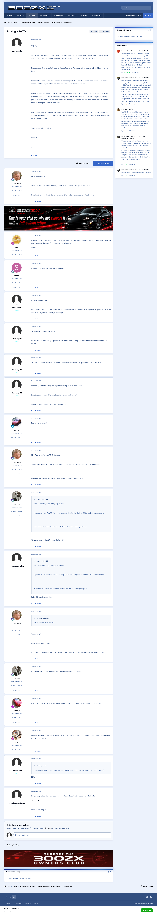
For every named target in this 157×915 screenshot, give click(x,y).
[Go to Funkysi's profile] (17, 496)
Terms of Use (8, 912)
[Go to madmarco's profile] (118, 51)
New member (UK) (127, 109)
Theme (8, 903)
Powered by (143, 903)
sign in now (48, 828)
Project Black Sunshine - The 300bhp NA (135, 51)
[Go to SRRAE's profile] (17, 268)
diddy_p (17, 711)
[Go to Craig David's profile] (17, 176)
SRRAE (16, 275)
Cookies (36, 903)
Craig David (16, 183)
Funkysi (17, 504)
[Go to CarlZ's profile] (17, 735)
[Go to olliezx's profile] (17, 422)
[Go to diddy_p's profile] (17, 703)
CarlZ (17, 743)
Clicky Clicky (35, 800)
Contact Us (28, 903)
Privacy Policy (18, 903)
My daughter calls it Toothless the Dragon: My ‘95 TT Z (133, 137)
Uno (16, 247)
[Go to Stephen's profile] (118, 109)
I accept (148, 910)
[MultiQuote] (32, 201)
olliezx (16, 430)
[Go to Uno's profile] (17, 239)
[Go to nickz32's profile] (118, 136)
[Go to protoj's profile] (118, 78)
